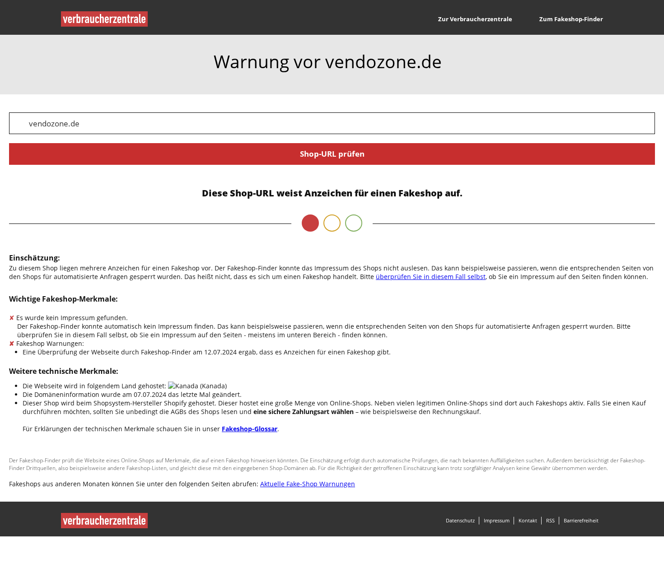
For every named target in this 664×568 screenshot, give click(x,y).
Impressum (497, 520)
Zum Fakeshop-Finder (571, 19)
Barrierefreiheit (581, 520)
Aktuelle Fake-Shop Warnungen (307, 484)
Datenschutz (460, 520)
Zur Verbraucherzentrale (475, 19)
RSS (550, 520)
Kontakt (528, 520)
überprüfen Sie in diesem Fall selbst (431, 276)
